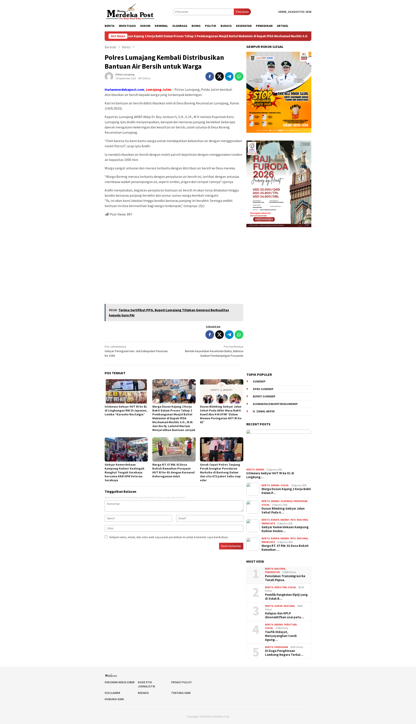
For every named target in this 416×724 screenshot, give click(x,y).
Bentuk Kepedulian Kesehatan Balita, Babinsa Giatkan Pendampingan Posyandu (214, 351)
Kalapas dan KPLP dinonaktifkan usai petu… (284, 615)
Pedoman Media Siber (120, 682)
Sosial (285, 485)
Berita (250, 469)
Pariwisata (268, 523)
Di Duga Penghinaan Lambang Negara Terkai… (284, 653)
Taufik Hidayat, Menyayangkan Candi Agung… (281, 636)
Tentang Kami (181, 693)
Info (293, 519)
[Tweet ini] (219, 76)
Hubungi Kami (114, 699)
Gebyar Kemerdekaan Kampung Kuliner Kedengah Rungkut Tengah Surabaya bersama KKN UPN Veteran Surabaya (124, 472)
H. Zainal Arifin (264, 411)
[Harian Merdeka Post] (130, 11)
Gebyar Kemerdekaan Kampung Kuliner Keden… (285, 529)
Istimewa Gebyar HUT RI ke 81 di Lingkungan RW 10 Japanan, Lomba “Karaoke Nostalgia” (126, 410)
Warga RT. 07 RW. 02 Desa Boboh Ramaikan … (285, 548)
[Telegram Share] (229, 76)
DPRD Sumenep (263, 389)
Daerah (260, 469)
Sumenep (259, 381)
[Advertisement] (174, 258)
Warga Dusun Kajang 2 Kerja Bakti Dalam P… (286, 491)
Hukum (278, 605)
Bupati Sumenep (264, 396)
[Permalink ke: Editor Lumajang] (109, 76)
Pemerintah (272, 572)
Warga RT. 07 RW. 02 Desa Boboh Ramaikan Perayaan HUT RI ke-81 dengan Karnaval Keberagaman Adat (173, 470)
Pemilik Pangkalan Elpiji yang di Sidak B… (286, 597)
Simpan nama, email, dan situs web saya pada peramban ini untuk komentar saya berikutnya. (168, 537)
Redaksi (143, 693)
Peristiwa (280, 587)
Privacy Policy (181, 682)
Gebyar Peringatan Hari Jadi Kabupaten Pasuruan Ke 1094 (136, 351)
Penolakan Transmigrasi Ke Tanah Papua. (285, 578)
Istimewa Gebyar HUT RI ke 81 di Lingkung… (270, 475)
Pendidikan (300, 501)
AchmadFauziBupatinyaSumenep (275, 404)
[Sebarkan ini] (209, 76)
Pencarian (242, 12)
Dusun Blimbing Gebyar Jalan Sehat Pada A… (283, 510)
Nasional (302, 519)
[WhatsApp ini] (239, 76)
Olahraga (286, 501)
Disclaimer (112, 693)
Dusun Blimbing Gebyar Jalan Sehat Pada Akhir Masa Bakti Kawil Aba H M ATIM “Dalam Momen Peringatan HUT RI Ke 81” (221, 414)
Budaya (275, 519)
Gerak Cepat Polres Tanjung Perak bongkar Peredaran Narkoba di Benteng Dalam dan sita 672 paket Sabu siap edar (220, 472)
